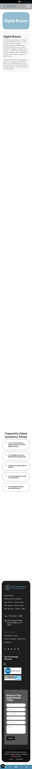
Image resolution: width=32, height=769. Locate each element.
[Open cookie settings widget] (3, 766)
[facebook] (5, 649)
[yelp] (14, 649)
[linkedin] (11, 649)
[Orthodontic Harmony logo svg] (9, 5)
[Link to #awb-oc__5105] (28, 6)
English (28, 2)
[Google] (18, 649)
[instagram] (8, 649)
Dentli (19, 756)
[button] (16, 444)
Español (23, 2)
